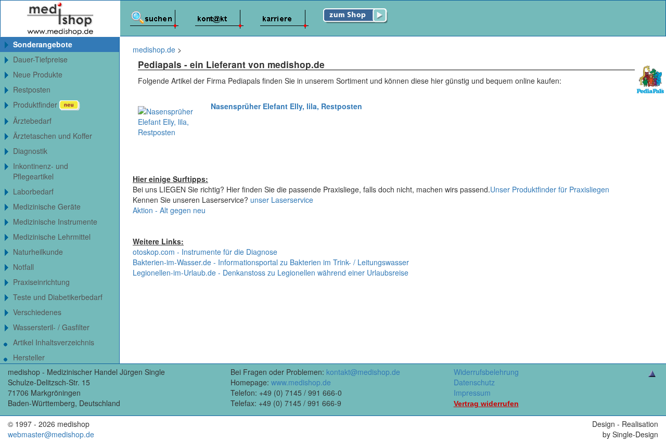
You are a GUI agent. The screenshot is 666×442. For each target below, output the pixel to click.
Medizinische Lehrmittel (52, 236)
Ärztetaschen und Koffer (52, 136)
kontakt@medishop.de (363, 372)
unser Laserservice (281, 199)
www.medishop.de (301, 382)
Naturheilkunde (38, 251)
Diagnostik (30, 151)
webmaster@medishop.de (51, 434)
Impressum (472, 392)
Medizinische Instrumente (55, 221)
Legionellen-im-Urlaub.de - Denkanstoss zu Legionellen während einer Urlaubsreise (270, 272)
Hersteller (29, 357)
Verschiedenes (37, 312)
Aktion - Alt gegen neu (169, 210)
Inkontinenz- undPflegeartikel (40, 171)
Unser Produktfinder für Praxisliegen (549, 189)
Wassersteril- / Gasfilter (51, 327)
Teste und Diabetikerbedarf (58, 297)
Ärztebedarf (32, 120)
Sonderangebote (42, 44)
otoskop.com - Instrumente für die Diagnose (205, 251)
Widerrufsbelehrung (486, 372)
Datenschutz (474, 382)
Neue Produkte (37, 74)
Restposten (31, 89)
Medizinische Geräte (47, 206)
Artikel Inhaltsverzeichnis (53, 342)
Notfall (23, 267)
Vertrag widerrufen (486, 403)
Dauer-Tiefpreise (40, 59)
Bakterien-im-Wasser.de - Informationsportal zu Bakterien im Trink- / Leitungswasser (271, 262)
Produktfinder (36, 104)
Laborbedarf (33, 191)
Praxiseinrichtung (41, 282)
